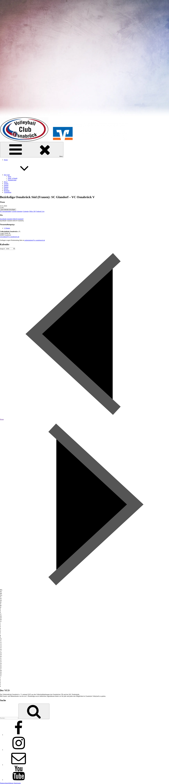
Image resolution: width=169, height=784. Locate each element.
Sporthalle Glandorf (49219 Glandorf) (11, 219)
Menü (61, 156)
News (6, 182)
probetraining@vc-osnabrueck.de (34, 240)
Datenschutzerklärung (6, 783)
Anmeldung (7, 192)
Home (6, 160)
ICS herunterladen (5, 211)
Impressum (17, 783)
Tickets (6, 183)
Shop (9, 176)
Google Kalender (17, 211)
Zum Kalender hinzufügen (8, 209)
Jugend (6, 185)
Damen (6, 187)
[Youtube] (18, 780)
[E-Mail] (18, 765)
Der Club (7, 175)
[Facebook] (18, 735)
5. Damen (7, 228)
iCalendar (26, 211)
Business (6, 190)
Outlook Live (40, 211)
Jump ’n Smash (12, 178)
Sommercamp (12, 180)
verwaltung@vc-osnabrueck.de (9, 237)
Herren (6, 189)
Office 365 (32, 211)
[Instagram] (18, 750)
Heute (2, 419)
